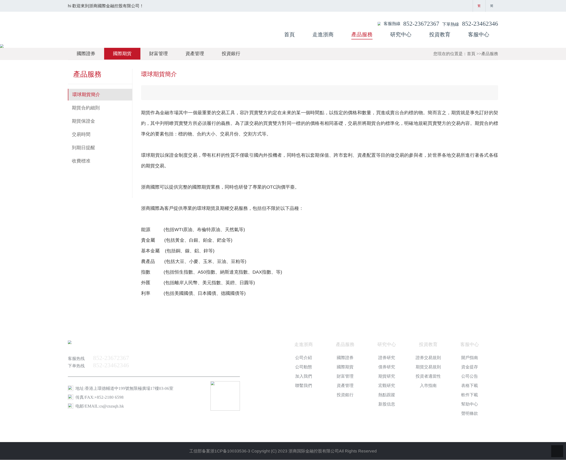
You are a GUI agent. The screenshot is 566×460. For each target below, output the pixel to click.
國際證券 (86, 53)
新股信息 (386, 404)
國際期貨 (122, 53)
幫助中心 (469, 404)
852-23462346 (480, 23)
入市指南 (428, 385)
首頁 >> (474, 53)
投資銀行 (231, 53)
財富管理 (158, 53)
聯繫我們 (303, 385)
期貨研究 (386, 376)
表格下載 (469, 385)
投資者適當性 (428, 376)
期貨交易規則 (428, 367)
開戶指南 (469, 357)
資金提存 (469, 367)
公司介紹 (303, 357)
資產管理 (194, 53)
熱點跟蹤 (386, 394)
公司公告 (469, 376)
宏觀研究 (386, 385)
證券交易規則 (428, 357)
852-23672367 (421, 23)
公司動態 (303, 367)
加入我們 (303, 376)
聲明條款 (469, 413)
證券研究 (386, 357)
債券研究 (386, 367)
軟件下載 (469, 394)
